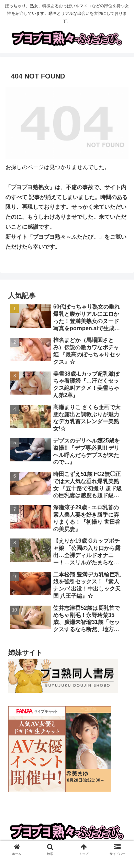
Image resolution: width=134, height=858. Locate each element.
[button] (120, 821)
